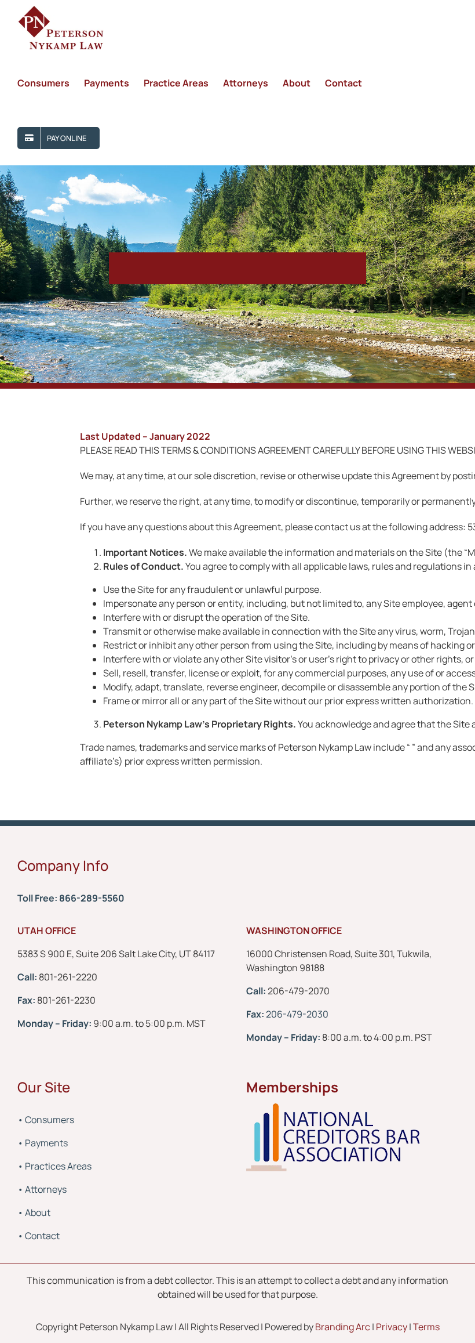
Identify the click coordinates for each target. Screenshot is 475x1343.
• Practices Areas (54, 1166)
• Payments (42, 1142)
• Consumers (45, 1119)
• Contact (38, 1235)
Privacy (391, 1326)
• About (33, 1212)
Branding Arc (341, 1326)
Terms (426, 1326)
